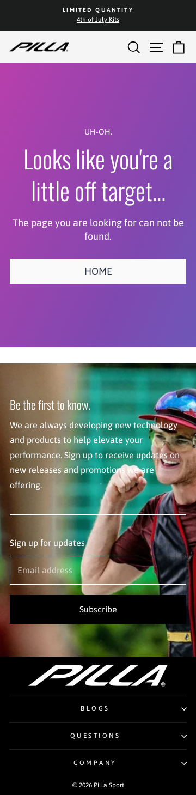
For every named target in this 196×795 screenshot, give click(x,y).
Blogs (95, 708)
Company (95, 762)
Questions (95, 735)
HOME (98, 271)
